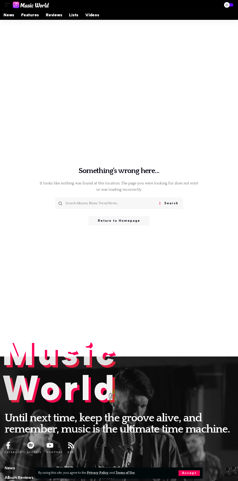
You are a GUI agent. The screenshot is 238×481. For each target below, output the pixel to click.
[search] (216, 5)
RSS (71, 452)
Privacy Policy (98, 473)
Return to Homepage (119, 221)
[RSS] (71, 445)
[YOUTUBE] (49, 445)
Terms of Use (125, 473)
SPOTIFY (34, 452)
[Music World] (31, 4)
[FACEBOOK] (8, 445)
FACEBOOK (14, 452)
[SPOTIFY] (30, 445)
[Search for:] (111, 203)
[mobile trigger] (9, 4)
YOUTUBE (54, 452)
